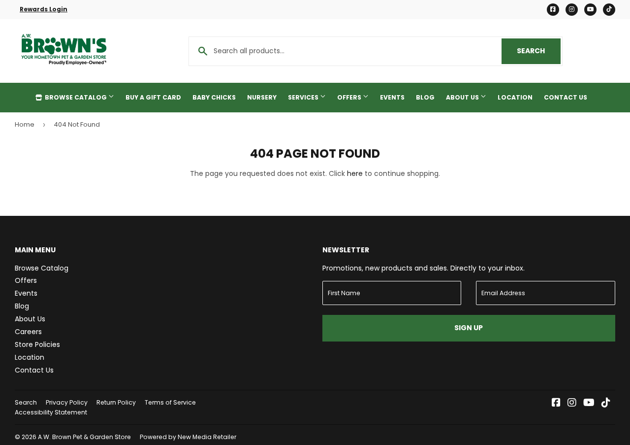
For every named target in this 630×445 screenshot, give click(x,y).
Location (515, 97)
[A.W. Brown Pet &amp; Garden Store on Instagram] (571, 404)
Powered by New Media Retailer (188, 437)
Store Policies (37, 344)
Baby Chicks (214, 97)
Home (24, 124)
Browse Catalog (75, 97)
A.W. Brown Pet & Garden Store (84, 437)
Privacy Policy (67, 402)
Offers (350, 97)
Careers (28, 332)
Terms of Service (170, 402)
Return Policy (116, 402)
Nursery (262, 97)
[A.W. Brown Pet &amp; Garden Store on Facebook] (556, 404)
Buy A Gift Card (153, 97)
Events (392, 97)
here (355, 173)
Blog (425, 97)
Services (304, 97)
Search (539, 51)
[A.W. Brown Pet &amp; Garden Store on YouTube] (589, 404)
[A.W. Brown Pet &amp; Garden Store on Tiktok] (605, 404)
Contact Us (565, 97)
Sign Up (468, 328)
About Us (463, 97)
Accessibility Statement (51, 412)
